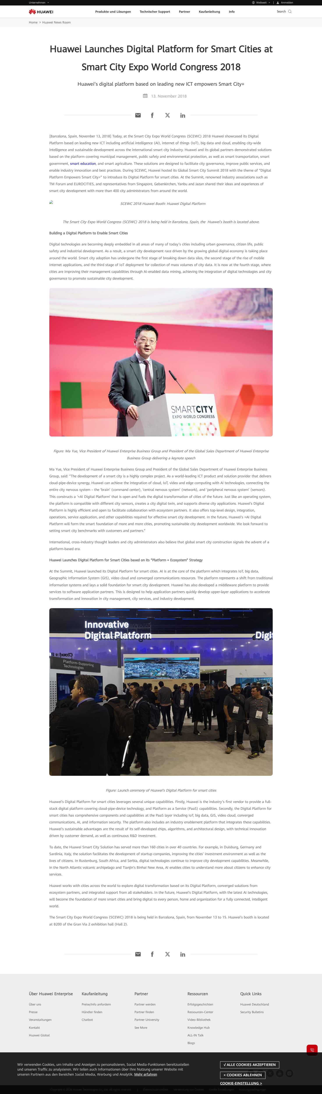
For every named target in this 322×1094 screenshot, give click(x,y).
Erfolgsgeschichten (200, 1004)
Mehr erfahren (145, 1074)
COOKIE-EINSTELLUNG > (241, 1084)
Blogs (191, 1043)
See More (140, 1027)
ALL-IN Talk (195, 1035)
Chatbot (87, 1019)
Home (33, 22)
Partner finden (144, 1012)
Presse (33, 1012)
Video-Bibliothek (199, 1019)
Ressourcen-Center (200, 1012)
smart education (83, 164)
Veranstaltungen (40, 1019)
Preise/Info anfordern (96, 1004)
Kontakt (34, 1027)
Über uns (35, 1004)
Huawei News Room (56, 22)
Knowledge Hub (199, 1027)
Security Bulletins (252, 1012)
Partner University (146, 1019)
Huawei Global (39, 1035)
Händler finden (92, 1012)
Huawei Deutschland (254, 1004)
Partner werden (145, 1004)
